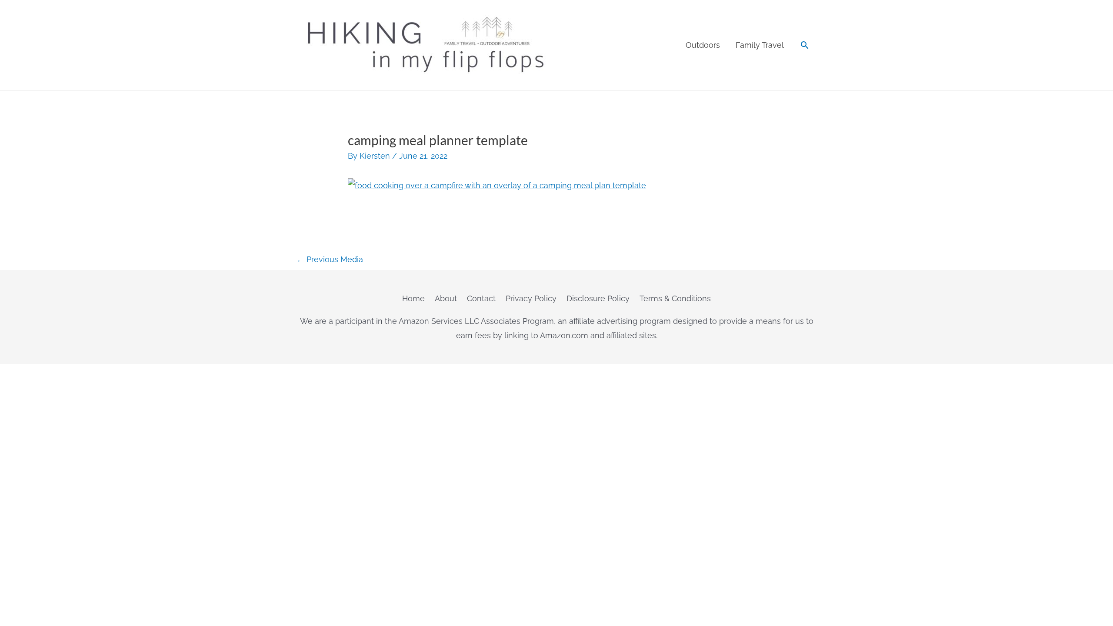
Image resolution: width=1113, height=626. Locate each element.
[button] (805, 45)
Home (413, 298)
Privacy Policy (531, 298)
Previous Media (330, 259)
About (446, 298)
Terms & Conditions (675, 298)
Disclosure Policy (598, 298)
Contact (481, 298)
